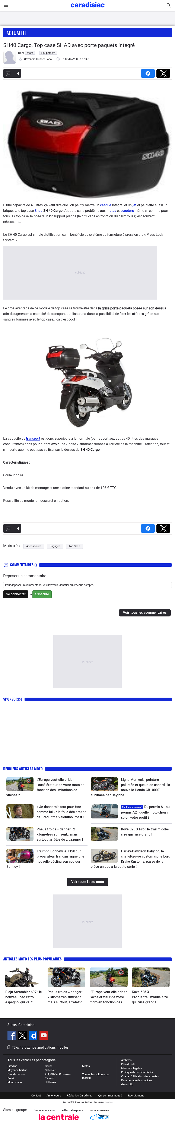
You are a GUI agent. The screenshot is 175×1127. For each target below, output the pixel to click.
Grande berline (16, 1074)
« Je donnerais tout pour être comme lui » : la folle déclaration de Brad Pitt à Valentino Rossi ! (61, 812)
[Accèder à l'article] (20, 784)
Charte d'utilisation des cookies (140, 1076)
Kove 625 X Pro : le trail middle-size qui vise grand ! (150, 997)
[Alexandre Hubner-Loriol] (9, 62)
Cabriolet (50, 1070)
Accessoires (33, 546)
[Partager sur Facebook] (148, 72)
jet (134, 205)
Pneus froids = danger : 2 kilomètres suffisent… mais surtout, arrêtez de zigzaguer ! (60, 834)
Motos (86, 1066)
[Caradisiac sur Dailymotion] (33, 1036)
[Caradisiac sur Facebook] (12, 1036)
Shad (38, 211)
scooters (127, 211)
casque (105, 205)
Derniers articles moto (23, 768)
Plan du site (128, 1064)
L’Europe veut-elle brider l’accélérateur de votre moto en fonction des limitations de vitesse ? (108, 997)
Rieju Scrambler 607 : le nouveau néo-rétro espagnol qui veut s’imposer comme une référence (23, 997)
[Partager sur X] (164, 72)
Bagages (55, 546)
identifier (64, 585)
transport (33, 438)
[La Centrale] (58, 1121)
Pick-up (49, 1078)
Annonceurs (54, 1095)
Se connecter (15, 594)
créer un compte (83, 585)
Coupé (48, 1066)
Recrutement (136, 1095)
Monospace (14, 1082)
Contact (36, 1095)
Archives (126, 1060)
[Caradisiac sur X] (23, 1036)
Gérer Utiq (127, 1084)
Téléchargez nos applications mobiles (40, 1047)
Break (11, 1078)
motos (111, 211)
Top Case (74, 546)
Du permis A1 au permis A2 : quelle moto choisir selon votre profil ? (145, 812)
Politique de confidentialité (137, 1072)
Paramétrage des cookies (136, 1080)
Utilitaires (50, 1082)
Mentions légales (131, 1068)
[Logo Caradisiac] (88, 8)
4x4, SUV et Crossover (58, 1074)
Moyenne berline (17, 1070)
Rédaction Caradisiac (79, 1095)
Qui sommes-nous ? (110, 1095)
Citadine (12, 1066)
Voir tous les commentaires (145, 612)
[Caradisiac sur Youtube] (43, 1036)
